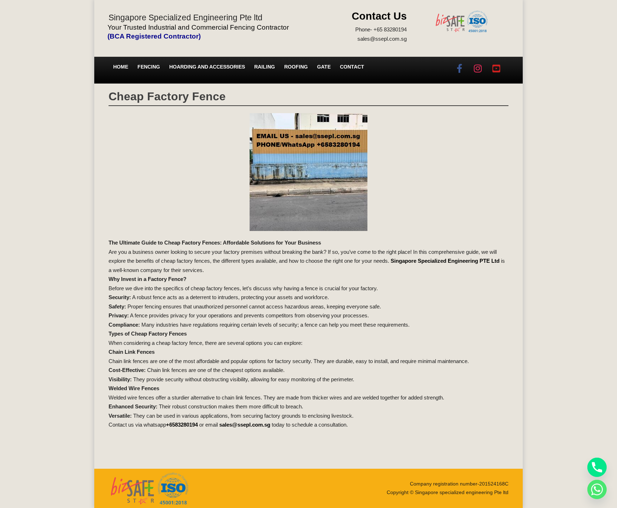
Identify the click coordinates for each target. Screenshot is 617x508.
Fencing (148, 67)
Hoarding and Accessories (207, 67)
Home (120, 67)
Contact (352, 67)
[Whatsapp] (597, 489)
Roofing (296, 67)
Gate (324, 67)
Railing (264, 67)
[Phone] (597, 467)
